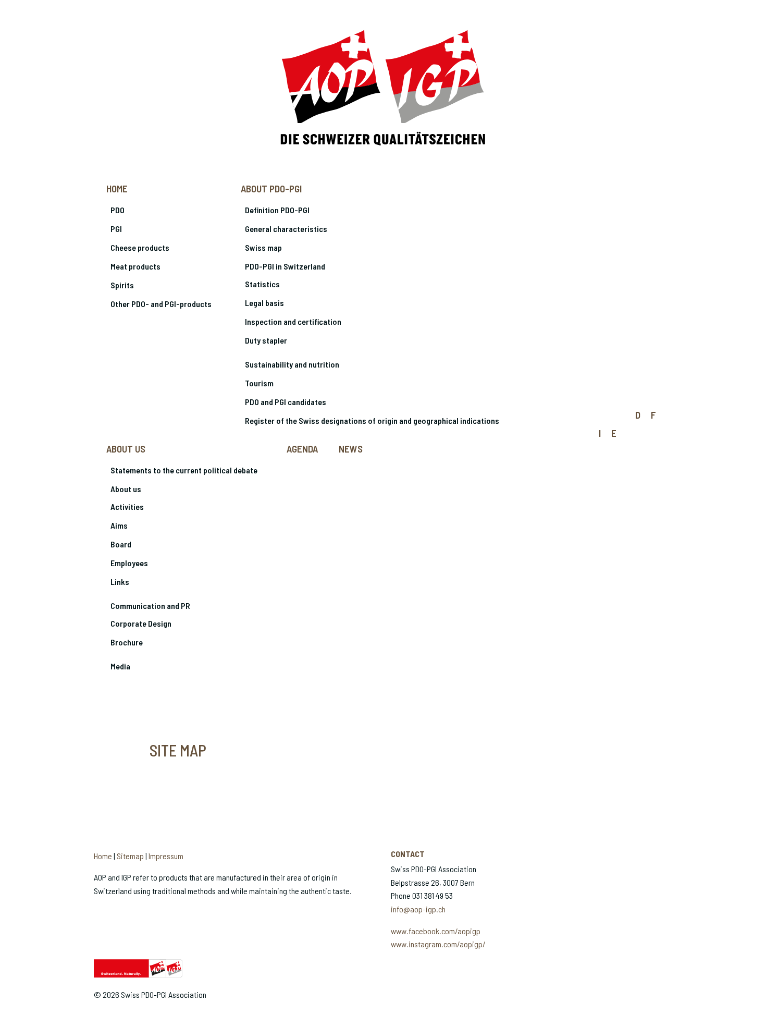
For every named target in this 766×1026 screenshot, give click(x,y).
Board (120, 544)
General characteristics (286, 229)
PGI (116, 229)
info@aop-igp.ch (418, 909)
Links (119, 582)
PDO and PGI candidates (285, 402)
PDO (117, 210)
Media (120, 666)
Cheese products (139, 247)
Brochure (126, 642)
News (351, 449)
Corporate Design (140, 623)
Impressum (166, 856)
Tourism (259, 383)
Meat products (135, 266)
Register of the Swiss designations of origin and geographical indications (372, 420)
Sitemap (130, 856)
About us (125, 449)
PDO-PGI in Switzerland (285, 266)
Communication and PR (150, 605)
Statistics (262, 284)
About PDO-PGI (271, 188)
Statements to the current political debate (183, 470)
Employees (129, 563)
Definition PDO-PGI (277, 210)
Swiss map (263, 247)
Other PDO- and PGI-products (161, 304)
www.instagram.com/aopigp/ (438, 944)
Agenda (302, 449)
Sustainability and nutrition (292, 364)
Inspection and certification (293, 321)
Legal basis (264, 303)
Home (117, 188)
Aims (119, 525)
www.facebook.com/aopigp (435, 931)
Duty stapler (266, 340)
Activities (127, 506)
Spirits (122, 285)
